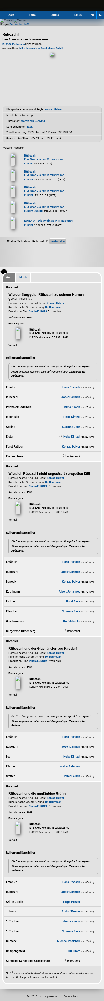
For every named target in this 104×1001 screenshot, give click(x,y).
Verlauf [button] (12, 345)
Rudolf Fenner (71, 911)
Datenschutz (71, 996)
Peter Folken (72, 776)
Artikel (55, 15)
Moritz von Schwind (33, 121)
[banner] (52, 5)
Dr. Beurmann (53, 307)
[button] (57, 241)
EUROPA (28, 163)
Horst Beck (73, 601)
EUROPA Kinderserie (13, 44)
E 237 (30, 126)
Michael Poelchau (68, 941)
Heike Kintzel (71, 417)
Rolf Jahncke (71, 621)
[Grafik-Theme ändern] (100, 15)
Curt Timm (73, 951)
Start (11, 15)
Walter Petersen (70, 766)
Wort (9, 277)
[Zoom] (93, 15)
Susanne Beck (71, 426)
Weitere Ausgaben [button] (13, 147)
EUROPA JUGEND (34, 211)
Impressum (51, 996)
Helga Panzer (71, 902)
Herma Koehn (71, 407)
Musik (23, 277)
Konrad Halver (53, 109)
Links (78, 15)
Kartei (32, 15)
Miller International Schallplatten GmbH (41, 48)
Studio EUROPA (38, 311)
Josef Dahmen (70, 397)
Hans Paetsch (71, 387)
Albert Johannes (69, 591)
